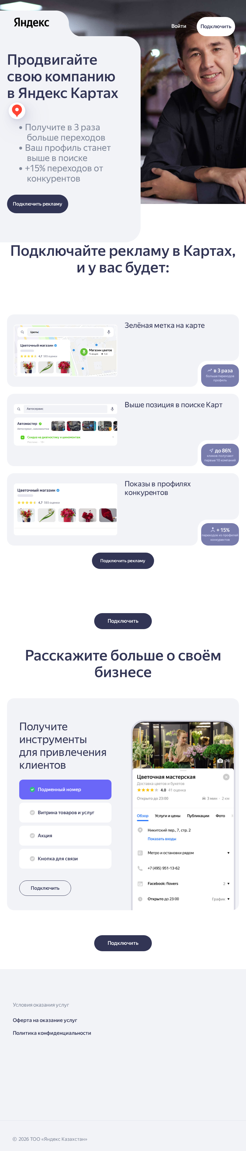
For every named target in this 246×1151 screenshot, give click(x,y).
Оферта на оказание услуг (45, 1020)
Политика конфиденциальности (52, 1033)
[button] (179, 26)
